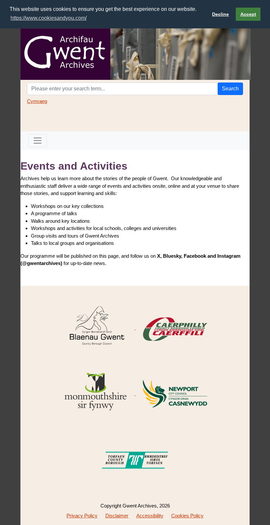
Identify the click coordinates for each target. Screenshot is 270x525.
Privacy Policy (82, 515)
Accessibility (149, 515)
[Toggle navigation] (37, 140)
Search (230, 88)
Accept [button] (248, 14)
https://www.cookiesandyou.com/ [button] (49, 18)
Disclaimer (116, 515)
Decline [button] (220, 14)
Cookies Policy (187, 515)
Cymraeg (37, 101)
